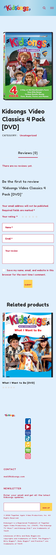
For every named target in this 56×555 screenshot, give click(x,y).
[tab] (28, 153)
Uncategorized (28, 135)
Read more (11, 372)
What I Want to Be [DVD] (18, 382)
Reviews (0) (28, 153)
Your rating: (10, 216)
